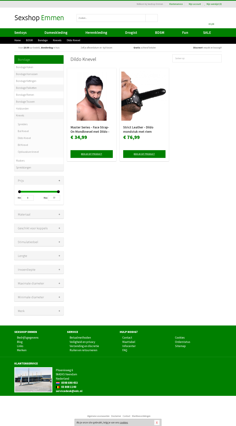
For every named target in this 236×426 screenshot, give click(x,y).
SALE (207, 32)
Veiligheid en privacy (82, 342)
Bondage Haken (24, 67)
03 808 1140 (68, 387)
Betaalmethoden (80, 337)
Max (46, 197)
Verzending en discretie (84, 346)
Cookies (180, 337)
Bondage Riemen (25, 94)
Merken (21, 350)
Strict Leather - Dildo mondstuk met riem (138, 129)
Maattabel (128, 342)
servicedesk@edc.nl (69, 391)
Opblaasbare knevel (28, 151)
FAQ (124, 350)
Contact (127, 337)
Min (19, 197)
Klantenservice (176, 4)
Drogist (131, 32)
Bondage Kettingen (26, 81)
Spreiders (22, 124)
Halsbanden (22, 108)
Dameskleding (56, 32)
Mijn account (195, 4)
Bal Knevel (23, 131)
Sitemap (180, 346)
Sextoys (20, 32)
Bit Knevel (23, 145)
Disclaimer (116, 416)
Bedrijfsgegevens (28, 337)
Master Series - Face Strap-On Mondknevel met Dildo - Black (89, 129)
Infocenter (129, 346)
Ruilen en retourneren (83, 350)
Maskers (20, 160)
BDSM (159, 32)
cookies (124, 422)
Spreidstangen (23, 167)
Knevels (20, 115)
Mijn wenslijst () (214, 4)
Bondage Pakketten (26, 87)
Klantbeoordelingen (141, 416)
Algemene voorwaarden (98, 416)
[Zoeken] (152, 18)
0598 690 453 (69, 383)
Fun (185, 32)
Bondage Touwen (25, 101)
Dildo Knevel (24, 138)
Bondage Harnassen (27, 74)
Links (20, 346)
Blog (20, 342)
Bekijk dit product (91, 154)
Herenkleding (96, 32)
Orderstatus (182, 342)
